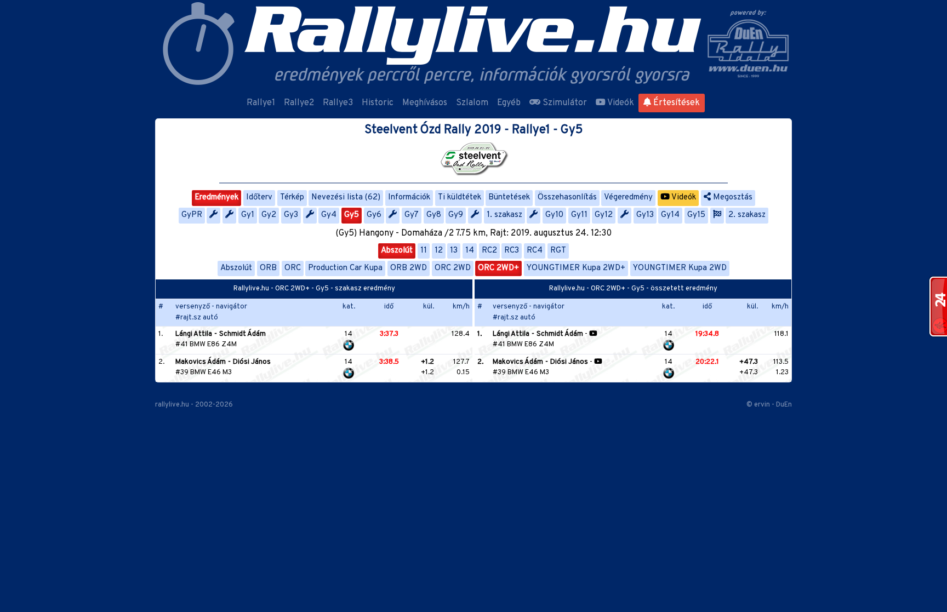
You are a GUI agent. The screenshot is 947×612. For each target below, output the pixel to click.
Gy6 (374, 215)
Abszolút (397, 250)
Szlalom (472, 103)
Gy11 (579, 215)
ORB (268, 268)
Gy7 (411, 215)
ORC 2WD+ (498, 268)
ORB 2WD (408, 268)
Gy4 (328, 215)
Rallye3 (338, 103)
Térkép (292, 197)
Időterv (259, 197)
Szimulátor (563, 103)
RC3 (511, 250)
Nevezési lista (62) (345, 197)
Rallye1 (261, 103)
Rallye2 (299, 103)
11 (423, 250)
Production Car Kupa (345, 268)
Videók (620, 103)
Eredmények (216, 197)
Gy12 (604, 215)
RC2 (489, 250)
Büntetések (509, 197)
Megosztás (731, 197)
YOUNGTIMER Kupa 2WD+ (576, 268)
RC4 (535, 250)
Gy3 (291, 215)
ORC (292, 268)
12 (439, 250)
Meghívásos (424, 103)
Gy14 (670, 215)
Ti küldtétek (459, 197)
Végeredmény (628, 197)
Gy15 (696, 215)
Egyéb (509, 103)
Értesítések (675, 103)
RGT (558, 250)
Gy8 (433, 215)
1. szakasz (504, 215)
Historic (377, 103)
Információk (409, 197)
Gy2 (268, 215)
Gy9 (455, 215)
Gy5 (351, 215)
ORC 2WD (453, 268)
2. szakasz (747, 215)
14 (469, 250)
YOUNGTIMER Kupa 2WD (680, 268)
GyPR (191, 215)
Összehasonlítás (567, 197)
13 (454, 250)
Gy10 (554, 215)
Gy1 (247, 215)
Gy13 (645, 215)
